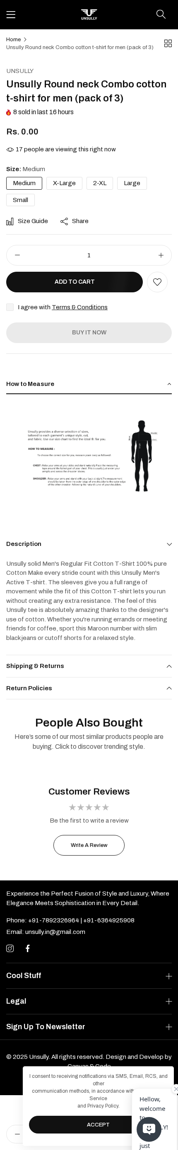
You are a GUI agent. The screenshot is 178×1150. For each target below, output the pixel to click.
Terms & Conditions (80, 307)
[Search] (161, 14)
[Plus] (161, 255)
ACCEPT (98, 1125)
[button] (157, 282)
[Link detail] (10, 949)
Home (13, 39)
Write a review (89, 845)
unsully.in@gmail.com (45, 932)
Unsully (20, 71)
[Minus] (17, 255)
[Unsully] (89, 14)
